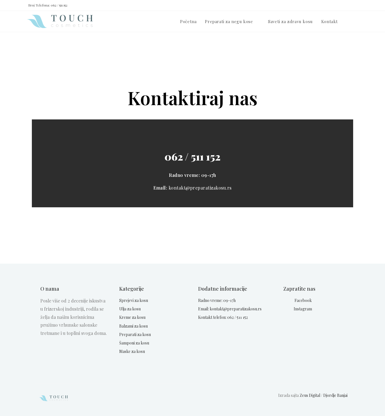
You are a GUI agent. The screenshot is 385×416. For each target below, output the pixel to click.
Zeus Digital (310, 395)
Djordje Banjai (335, 395)
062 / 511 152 (59, 5)
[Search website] (360, 21)
